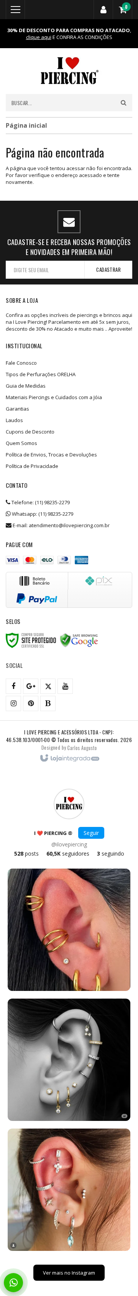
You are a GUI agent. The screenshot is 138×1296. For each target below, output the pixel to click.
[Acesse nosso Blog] (48, 703)
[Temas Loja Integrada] (82, 747)
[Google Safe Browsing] (79, 640)
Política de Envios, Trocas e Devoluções (51, 454)
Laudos (14, 420)
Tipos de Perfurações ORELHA (41, 374)
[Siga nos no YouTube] (65, 686)
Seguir (91, 832)
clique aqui (38, 37)
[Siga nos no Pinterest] (30, 703)
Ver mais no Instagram (69, 1272)
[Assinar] (108, 270)
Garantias (17, 408)
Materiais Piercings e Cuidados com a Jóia (54, 397)
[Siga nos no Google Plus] (30, 686)
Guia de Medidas (26, 385)
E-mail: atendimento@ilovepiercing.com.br (61, 525)
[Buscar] (123, 102)
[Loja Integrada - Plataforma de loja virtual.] (69, 758)
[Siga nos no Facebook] (13, 686)
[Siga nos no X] (48, 686)
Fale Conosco (21, 362)
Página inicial (26, 125)
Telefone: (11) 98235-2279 (40, 502)
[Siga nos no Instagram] (13, 703)
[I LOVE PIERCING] (69, 71)
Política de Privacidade (32, 466)
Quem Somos (21, 443)
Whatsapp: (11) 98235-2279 (42, 513)
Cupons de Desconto (30, 431)
